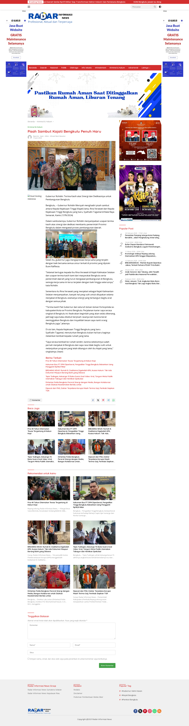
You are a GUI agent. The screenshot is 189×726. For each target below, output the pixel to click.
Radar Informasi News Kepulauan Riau (44, 693)
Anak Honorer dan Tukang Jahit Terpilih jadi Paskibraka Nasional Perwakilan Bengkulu (142, 273)
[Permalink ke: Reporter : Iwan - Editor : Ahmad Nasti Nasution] (30, 137)
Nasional (54, 68)
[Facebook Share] (93, 400)
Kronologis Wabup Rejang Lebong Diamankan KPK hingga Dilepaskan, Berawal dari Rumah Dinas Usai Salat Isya (143, 255)
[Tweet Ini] (98, 400)
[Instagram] (150, 711)
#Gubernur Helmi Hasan (132, 691)
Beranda (33, 68)
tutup (24, 11)
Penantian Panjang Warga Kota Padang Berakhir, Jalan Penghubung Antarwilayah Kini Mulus (143, 236)
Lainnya (145, 68)
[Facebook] (135, 711)
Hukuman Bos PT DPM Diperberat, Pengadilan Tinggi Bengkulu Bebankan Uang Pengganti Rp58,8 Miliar (79, 365)
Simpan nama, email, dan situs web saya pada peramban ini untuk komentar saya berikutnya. (68, 659)
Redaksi (77, 689)
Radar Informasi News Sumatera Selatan (45, 689)
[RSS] (159, 711)
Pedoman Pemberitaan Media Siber (88, 697)
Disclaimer (78, 693)
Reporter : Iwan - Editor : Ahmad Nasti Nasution (49, 136)
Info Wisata (87, 68)
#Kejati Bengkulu (129, 695)
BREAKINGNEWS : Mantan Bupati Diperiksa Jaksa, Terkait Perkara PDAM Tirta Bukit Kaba (143, 264)
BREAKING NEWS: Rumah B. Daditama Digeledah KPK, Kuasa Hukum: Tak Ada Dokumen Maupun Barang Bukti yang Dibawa (79, 371)
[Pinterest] (145, 711)
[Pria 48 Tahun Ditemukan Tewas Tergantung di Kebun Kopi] (41, 418)
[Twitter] (140, 711)
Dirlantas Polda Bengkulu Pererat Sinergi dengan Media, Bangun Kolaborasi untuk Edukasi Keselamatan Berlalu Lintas (78, 383)
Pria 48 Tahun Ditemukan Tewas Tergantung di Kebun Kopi (71, 361)
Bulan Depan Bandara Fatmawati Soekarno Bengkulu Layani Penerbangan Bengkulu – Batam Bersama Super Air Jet (143, 245)
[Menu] (29, 7)
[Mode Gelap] (160, 7)
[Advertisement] (94, 46)
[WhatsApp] (154, 711)
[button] (154, 7)
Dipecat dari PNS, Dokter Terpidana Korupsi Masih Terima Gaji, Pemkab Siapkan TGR (80, 389)
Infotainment (100, 68)
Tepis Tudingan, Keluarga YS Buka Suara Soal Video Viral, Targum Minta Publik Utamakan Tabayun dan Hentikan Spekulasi (79, 377)
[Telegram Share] (108, 400)
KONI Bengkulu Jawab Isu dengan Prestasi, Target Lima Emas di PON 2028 (130, 2)
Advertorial (133, 68)
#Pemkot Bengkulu (130, 699)
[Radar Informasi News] (50, 18)
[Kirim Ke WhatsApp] (113, 400)
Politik (63, 68)
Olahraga (74, 68)
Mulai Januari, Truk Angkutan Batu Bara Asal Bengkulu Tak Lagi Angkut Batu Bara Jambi (143, 282)
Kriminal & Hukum (117, 68)
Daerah (43, 68)
